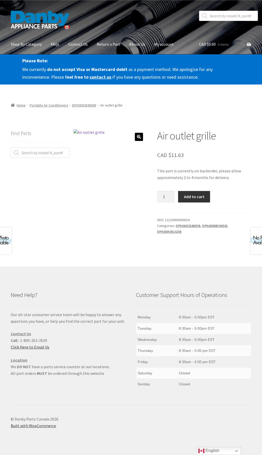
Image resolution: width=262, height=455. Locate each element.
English (211, 450)
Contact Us (78, 44)
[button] (139, 137)
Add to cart (194, 196)
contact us (100, 77)
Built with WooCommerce (33, 425)
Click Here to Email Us (30, 347)
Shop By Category (26, 44)
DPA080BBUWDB (214, 225)
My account (164, 44)
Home (21, 105)
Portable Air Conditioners (49, 105)
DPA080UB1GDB (169, 231)
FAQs (55, 44)
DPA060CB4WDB (84, 105)
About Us (137, 44)
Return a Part (108, 44)
